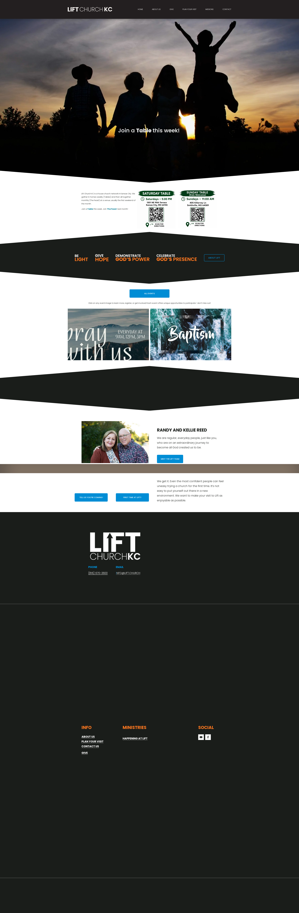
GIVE (172, 9)
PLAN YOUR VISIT (189, 9)
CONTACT (226, 9)
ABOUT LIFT (214, 257)
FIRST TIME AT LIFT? (132, 497)
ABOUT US (156, 9)
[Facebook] (208, 737)
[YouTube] (201, 737)
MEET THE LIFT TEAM (170, 459)
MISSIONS (209, 9)
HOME (140, 9)
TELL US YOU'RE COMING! (91, 497)
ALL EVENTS (149, 293)
